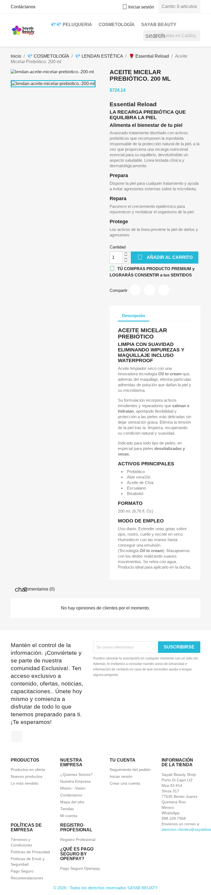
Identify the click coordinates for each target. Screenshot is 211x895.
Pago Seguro (22, 871)
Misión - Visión (72, 788)
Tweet (149, 289)
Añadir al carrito (165, 257)
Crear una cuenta (125, 783)
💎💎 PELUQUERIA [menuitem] (71, 24)
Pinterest (163, 289)
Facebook (16, 736)
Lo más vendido (24, 783)
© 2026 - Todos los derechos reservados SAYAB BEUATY (105, 887)
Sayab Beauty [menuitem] (158, 24)
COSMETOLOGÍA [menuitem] (117, 24)
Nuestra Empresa (75, 781)
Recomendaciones (27, 878)
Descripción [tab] (133, 315)
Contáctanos (23, 6)
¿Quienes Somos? (76, 774)
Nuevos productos (26, 776)
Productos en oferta (28, 769)
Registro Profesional (77, 839)
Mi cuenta (68, 815)
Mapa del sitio (72, 802)
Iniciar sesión (121, 776)
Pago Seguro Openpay (80, 868)
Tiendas (67, 809)
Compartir (135, 289)
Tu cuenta (122, 760)
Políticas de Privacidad (30, 852)
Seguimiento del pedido (130, 769)
